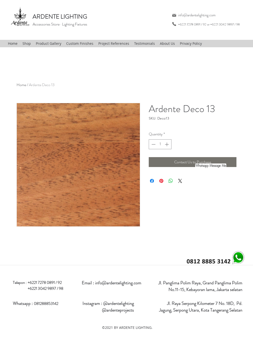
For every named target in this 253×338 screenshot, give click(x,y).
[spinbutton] (160, 144)
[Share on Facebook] (152, 181)
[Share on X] (180, 181)
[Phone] (174, 24)
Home (21, 85)
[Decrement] (152, 144)
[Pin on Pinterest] (161, 181)
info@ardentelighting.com (196, 15)
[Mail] (174, 15)
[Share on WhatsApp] (171, 181)
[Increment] (167, 144)
